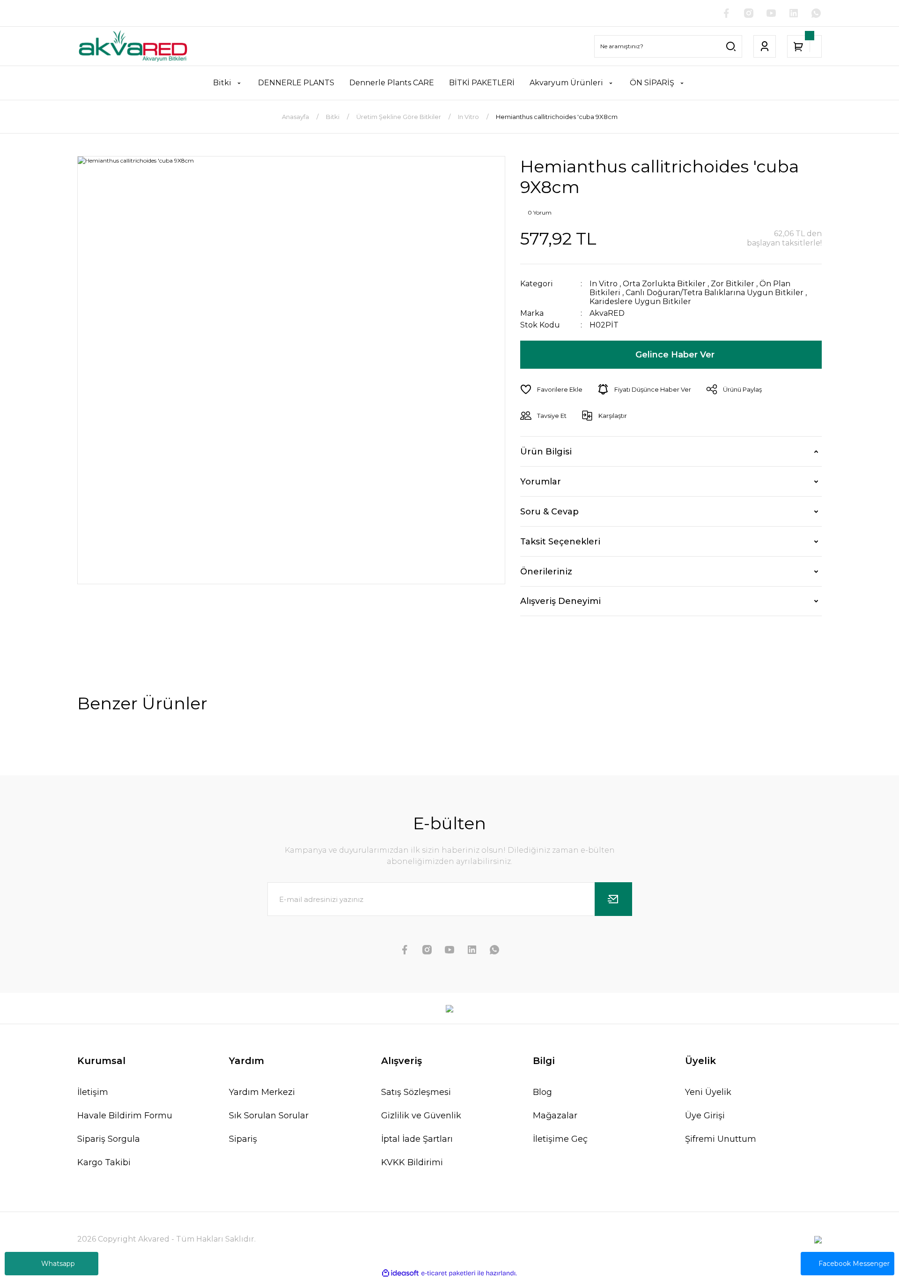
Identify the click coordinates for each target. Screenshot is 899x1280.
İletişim (92, 1092)
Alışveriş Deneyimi (560, 601)
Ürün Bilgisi (546, 452)
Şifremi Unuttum (720, 1139)
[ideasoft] (400, 1273)
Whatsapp (58, 1263)
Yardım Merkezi (262, 1092)
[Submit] (613, 899)
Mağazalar (555, 1115)
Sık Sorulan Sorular (269, 1115)
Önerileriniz (546, 571)
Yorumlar (540, 481)
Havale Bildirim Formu (124, 1115)
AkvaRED (607, 313)
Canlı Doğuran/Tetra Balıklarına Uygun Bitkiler (714, 292)
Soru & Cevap (549, 511)
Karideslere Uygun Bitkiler (640, 301)
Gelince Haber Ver (675, 355)
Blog (542, 1092)
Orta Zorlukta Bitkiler (664, 283)
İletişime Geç (560, 1139)
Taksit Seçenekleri (560, 541)
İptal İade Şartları (417, 1139)
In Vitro (604, 283)
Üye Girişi (705, 1115)
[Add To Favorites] (551, 389)
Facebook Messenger (854, 1263)
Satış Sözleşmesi (416, 1092)
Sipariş (243, 1139)
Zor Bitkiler (732, 283)
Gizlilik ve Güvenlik (421, 1115)
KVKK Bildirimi (412, 1162)
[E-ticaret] (448, 1273)
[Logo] (133, 46)
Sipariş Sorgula (108, 1139)
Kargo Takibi (104, 1162)
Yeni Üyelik (708, 1092)
